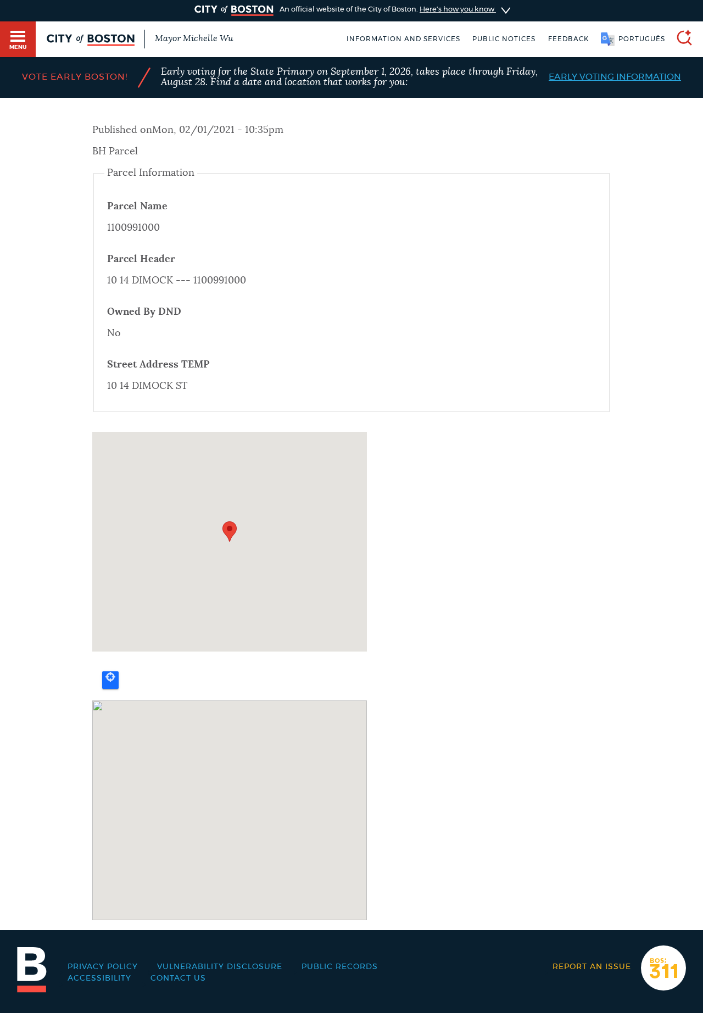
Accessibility (99, 978)
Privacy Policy (103, 967)
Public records (340, 967)
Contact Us (178, 978)
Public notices (503, 39)
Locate (110, 680)
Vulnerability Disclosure (219, 967)
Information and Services (403, 39)
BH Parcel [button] (115, 152)
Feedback (568, 39)
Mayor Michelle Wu (194, 38)
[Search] (680, 39)
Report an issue (592, 967)
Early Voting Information (615, 77)
